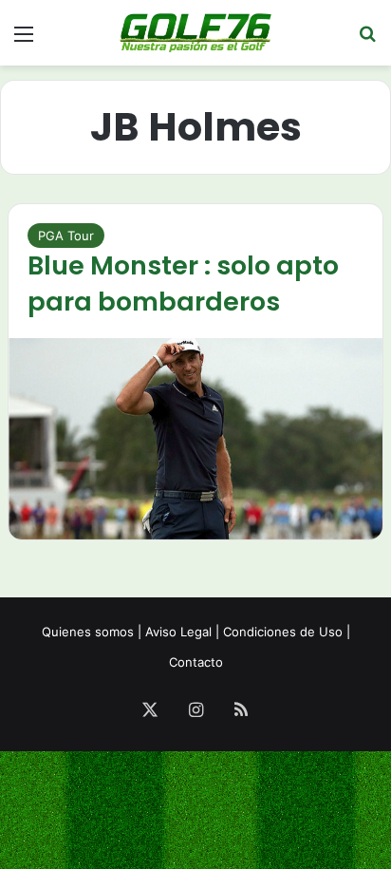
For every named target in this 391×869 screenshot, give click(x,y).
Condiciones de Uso (283, 631)
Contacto (196, 662)
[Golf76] (195, 32)
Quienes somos (88, 631)
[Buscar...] (367, 40)
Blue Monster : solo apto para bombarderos (183, 283)
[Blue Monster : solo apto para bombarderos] (195, 438)
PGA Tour (66, 235)
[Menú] (23, 40)
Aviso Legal (178, 631)
